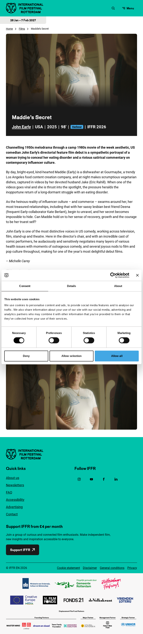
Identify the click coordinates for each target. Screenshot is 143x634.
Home (9, 28)
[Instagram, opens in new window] (79, 479)
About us (12, 478)
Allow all (117, 355)
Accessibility (15, 500)
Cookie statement (68, 568)
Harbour (77, 126)
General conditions (112, 568)
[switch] (54, 340)
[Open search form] (113, 8)
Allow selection (71, 355)
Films (22, 28)
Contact (12, 514)
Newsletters (15, 485)
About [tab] (118, 286)
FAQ (9, 492)
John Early (21, 127)
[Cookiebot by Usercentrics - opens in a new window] (113, 275)
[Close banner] (137, 275)
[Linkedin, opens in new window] (116, 479)
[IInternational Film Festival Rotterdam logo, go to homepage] (24, 8)
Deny (26, 355)
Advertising (14, 507)
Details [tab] (71, 286)
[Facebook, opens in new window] (103, 479)
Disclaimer (90, 568)
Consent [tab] (24, 286)
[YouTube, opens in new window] (91, 479)
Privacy (132, 568)
